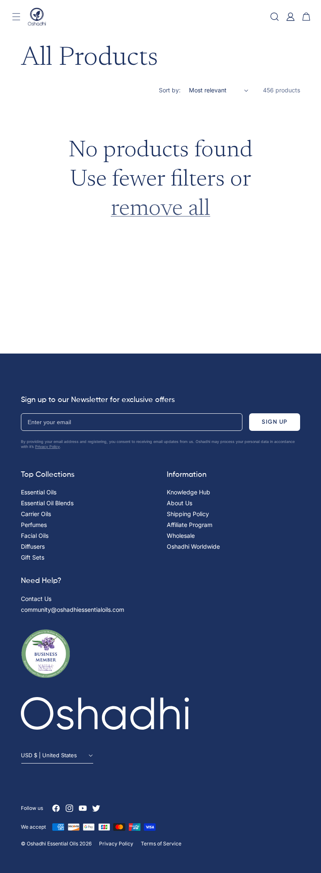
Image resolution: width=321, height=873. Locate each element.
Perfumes (34, 524)
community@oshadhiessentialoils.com (72, 609)
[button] (16, 16)
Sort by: (170, 90)
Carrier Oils (36, 513)
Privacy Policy (47, 446)
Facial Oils (34, 535)
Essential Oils (38, 492)
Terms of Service (161, 843)
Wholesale (181, 535)
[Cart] (306, 16)
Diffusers (33, 546)
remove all (160, 209)
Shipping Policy (188, 513)
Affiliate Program (189, 524)
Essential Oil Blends (47, 502)
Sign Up (275, 421)
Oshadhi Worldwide (193, 546)
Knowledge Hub (188, 492)
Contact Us (36, 598)
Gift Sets (32, 557)
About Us (179, 502)
